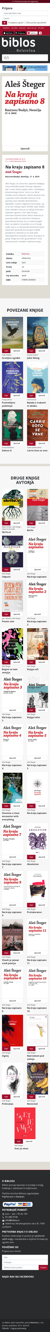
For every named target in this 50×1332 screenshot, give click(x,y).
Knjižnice (6, 28)
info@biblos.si (12, 1220)
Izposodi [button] (25, 148)
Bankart (20, 1196)
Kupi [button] (6, 351)
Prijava (43, 1267)
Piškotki (5, 1328)
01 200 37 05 (11, 1217)
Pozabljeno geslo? (16, 22)
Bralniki (22, 28)
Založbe (14, 28)
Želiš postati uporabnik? (36, 22)
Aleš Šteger (13, 172)
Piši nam (41, 28)
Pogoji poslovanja (18, 1328)
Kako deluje (31, 28)
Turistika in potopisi (17, 161)
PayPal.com (7, 1196)
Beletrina (26, 254)
